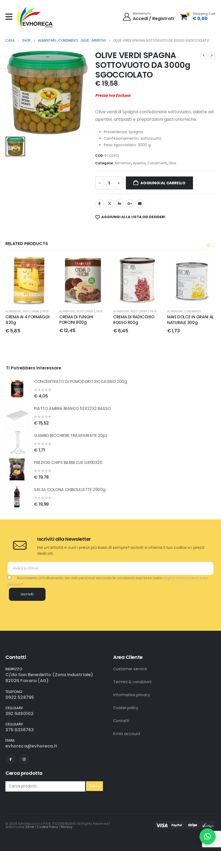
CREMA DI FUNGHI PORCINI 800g (76, 319)
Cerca (94, 786)
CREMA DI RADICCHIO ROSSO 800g (133, 319)
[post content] (29, 280)
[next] (212, 55)
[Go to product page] (17, 388)
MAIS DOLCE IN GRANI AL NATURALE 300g (190, 319)
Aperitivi (139, 163)
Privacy (66, 827)
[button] (208, 245)
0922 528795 (19, 697)
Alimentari (123, 163)
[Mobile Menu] (10, 17)
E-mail (140, 203)
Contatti (121, 720)
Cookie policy (125, 707)
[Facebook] (10, 759)
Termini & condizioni (132, 682)
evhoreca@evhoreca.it (31, 746)
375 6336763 (19, 730)
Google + (129, 203)
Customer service (130, 669)
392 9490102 (19, 713)
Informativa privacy (131, 695)
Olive (172, 163)
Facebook (99, 203)
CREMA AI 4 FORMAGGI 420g (27, 319)
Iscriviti (27, 594)
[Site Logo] (35, 18)
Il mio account (126, 733)
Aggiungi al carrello (162, 183)
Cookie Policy (47, 827)
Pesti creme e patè (36, 311)
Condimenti (157, 163)
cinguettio (109, 203)
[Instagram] (24, 759)
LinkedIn (119, 203)
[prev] (204, 55)
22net (29, 827)
